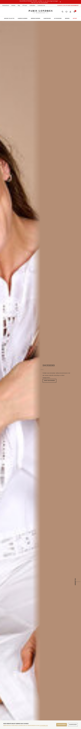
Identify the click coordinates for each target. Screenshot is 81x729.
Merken (67, 18)
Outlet (75, 18)
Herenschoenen (35, 18)
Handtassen (47, 18)
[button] (62, 12)
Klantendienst (5, 5)
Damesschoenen (22, 18)
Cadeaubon (32, 5)
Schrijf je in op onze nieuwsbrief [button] (68, 5)
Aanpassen (73, 724)
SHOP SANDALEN (49, 381)
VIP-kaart (24, 5)
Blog (19, 5)
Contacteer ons (41, 5)
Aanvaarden (61, 724)
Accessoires (58, 18)
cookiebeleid (44, 725)
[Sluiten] (60, 2)
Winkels (13, 5)
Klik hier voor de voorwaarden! (39, 2)
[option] (40, 373)
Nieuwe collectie (9, 18)
